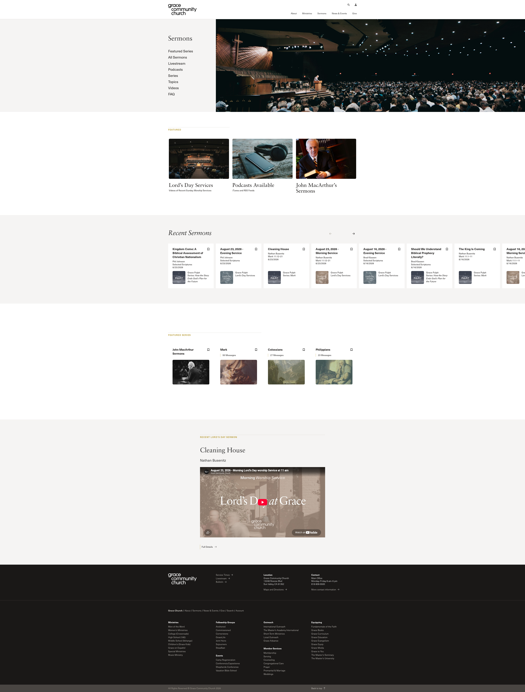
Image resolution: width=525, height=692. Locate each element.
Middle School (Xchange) (180, 640)
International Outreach (274, 626)
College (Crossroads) (178, 633)
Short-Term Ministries (274, 633)
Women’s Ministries (178, 630)
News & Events (210, 610)
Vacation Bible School (226, 670)
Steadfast (220, 647)
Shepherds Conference (227, 666)
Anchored (220, 626)
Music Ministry (175, 654)
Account (240, 610)
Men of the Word (176, 626)
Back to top (316, 688)
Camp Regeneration (225, 659)
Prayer (267, 666)
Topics (173, 81)
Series (173, 75)
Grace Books (317, 630)
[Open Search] (348, 4)
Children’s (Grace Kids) (179, 644)
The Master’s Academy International (281, 630)
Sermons (196, 610)
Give (222, 610)
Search (230, 610)
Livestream (176, 63)
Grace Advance (271, 640)
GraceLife (220, 637)
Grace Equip (317, 644)
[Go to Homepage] (182, 9)
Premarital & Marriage (274, 670)
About (187, 610)
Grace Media (317, 647)
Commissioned (223, 630)
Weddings (268, 674)
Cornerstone (222, 633)
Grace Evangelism (320, 640)
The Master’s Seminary (322, 654)
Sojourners (221, 644)
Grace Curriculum (320, 633)
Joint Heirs (221, 640)
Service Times (223, 574)
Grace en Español (176, 647)
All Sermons (177, 57)
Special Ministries (177, 651)
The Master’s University (322, 658)
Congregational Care (274, 663)
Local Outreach (271, 637)
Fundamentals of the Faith (324, 626)
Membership (270, 652)
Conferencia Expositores (228, 663)
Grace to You (317, 651)
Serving (267, 656)
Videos (173, 87)
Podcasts (175, 69)
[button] (330, 233)
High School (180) (176, 637)
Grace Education (319, 637)
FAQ (171, 94)
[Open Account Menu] (355, 4)
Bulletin (219, 581)
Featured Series (180, 51)
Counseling (269, 659)
